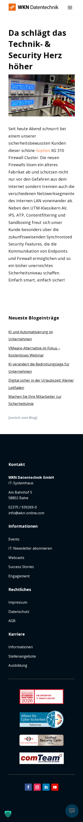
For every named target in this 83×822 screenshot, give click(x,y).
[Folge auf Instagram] (37, 787)
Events (13, 539)
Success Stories (21, 566)
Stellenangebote (22, 656)
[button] (8, 814)
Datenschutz (18, 611)
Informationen (20, 646)
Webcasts (16, 557)
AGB (11, 620)
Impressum (17, 602)
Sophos (43, 150)
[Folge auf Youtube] (54, 787)
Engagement (19, 576)
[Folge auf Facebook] (28, 787)
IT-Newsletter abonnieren (30, 548)
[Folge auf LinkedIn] (46, 787)
